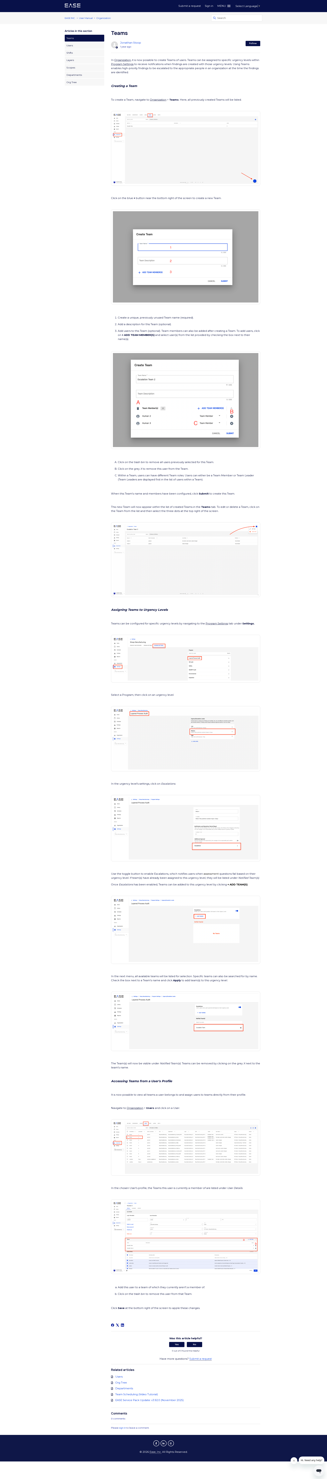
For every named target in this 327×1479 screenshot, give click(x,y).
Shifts (69, 52)
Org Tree (71, 82)
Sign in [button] (209, 5)
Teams (70, 38)
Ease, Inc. (155, 1451)
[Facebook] (112, 1325)
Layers (70, 60)
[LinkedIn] (122, 1325)
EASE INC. (70, 18)
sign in (122, 1427)
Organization (103, 18)
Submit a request (189, 5)
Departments (74, 75)
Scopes (70, 67)
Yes (177, 1344)
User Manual (86, 18)
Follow (253, 43)
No (194, 1344)
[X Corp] (117, 1325)
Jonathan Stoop (130, 42)
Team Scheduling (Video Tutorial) (136, 1394)
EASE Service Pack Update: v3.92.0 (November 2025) (149, 1400)
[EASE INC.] (73, 6)
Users (69, 45)
